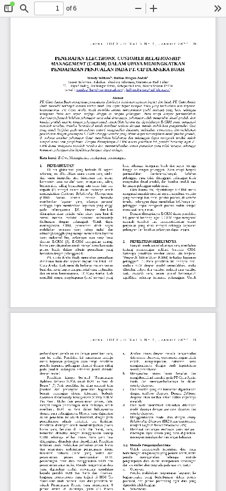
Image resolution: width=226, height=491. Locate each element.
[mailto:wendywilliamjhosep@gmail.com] (99, 90)
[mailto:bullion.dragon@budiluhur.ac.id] (148, 90)
